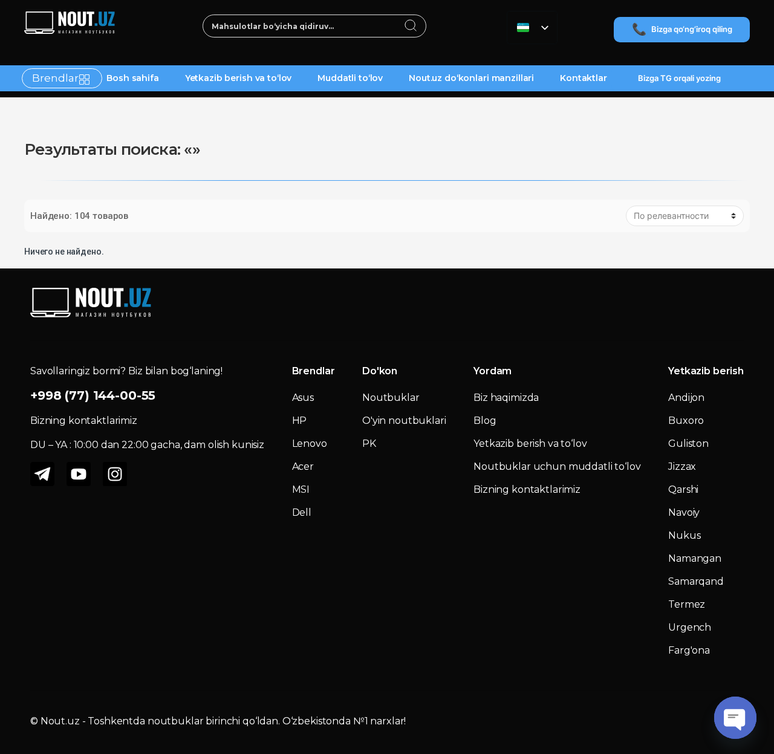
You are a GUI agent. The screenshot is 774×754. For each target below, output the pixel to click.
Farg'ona (689, 650)
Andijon (686, 397)
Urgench (689, 627)
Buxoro (686, 420)
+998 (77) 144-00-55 (92, 395)
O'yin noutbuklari (404, 420)
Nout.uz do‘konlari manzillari (471, 78)
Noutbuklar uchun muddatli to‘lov (557, 466)
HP (299, 420)
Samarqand (696, 581)
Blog (484, 420)
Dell (301, 512)
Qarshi (683, 489)
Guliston (688, 443)
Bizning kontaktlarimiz (526, 489)
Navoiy (684, 512)
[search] (411, 27)
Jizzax (682, 466)
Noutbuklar (391, 397)
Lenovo (309, 443)
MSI (301, 489)
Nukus (684, 535)
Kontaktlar (583, 78)
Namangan (694, 558)
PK (369, 443)
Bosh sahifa (132, 78)
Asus (303, 397)
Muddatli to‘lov (350, 78)
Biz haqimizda (506, 397)
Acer (303, 466)
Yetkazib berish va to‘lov (238, 78)
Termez (686, 604)
